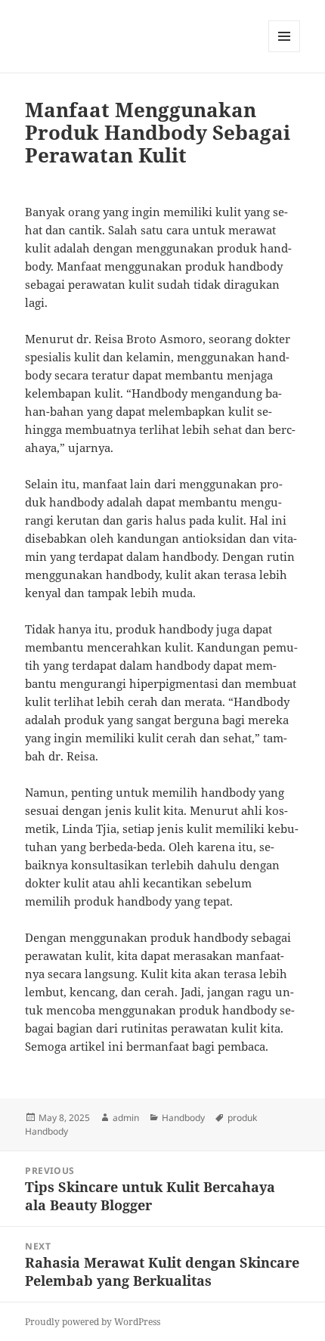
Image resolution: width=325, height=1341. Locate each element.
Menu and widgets (284, 51)
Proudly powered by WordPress (92, 1321)
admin (126, 1117)
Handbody (183, 1117)
